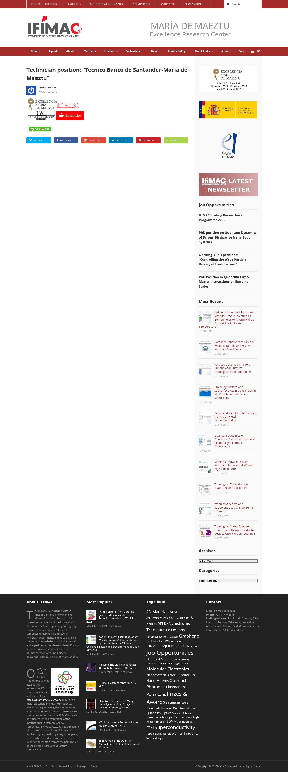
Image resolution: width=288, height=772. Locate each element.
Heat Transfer (154, 641)
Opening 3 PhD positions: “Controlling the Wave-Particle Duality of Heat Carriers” (222, 259)
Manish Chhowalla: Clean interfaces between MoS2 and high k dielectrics (234, 465)
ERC (168, 630)
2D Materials (157, 611)
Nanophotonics (182, 674)
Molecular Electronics (167, 669)
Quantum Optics (158, 712)
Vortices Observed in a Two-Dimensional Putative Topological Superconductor (232, 368)
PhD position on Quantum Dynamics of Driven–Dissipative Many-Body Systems (227, 237)
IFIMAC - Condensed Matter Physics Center (238, 766)
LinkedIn (121, 140)
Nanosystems (157, 680)
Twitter (38, 140)
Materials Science (156, 663)
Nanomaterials (157, 675)
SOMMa (172, 721)
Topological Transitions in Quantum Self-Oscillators (231, 486)
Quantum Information (159, 708)
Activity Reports (143, 4)
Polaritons (156, 694)
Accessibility (65, 766)
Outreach (178, 680)
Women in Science (185, 733)
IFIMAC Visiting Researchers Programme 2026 (220, 217)
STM (150, 727)
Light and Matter (158, 659)
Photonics (155, 686)
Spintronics (185, 721)
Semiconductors (183, 717)
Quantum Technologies (160, 717)
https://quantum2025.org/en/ (43, 700)
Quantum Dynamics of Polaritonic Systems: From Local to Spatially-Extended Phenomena (234, 441)
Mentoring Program (177, 663)
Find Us (50, 766)
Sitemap (81, 766)
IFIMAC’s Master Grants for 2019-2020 (118, 684)
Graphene (189, 636)
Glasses (174, 636)
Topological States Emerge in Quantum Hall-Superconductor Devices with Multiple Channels (235, 529)
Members (90, 51)
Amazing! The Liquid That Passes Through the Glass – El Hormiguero (119, 666)
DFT (160, 623)
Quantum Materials (186, 708)
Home (37, 51)
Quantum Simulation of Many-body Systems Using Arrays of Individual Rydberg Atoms (116, 704)
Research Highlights (44, 4)
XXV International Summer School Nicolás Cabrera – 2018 (118, 724)
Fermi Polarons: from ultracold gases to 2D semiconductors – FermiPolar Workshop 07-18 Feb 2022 (111, 616)
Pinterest (148, 140)
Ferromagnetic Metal (157, 636)
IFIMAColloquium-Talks (165, 645)
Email (174, 140)
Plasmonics (175, 686)
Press (241, 51)
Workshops (155, 738)
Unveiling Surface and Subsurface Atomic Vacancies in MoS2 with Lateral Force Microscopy (235, 392)
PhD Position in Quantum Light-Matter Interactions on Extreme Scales (224, 281)
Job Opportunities (195, 4)
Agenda (53, 51)
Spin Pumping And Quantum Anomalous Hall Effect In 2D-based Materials (119, 744)
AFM (173, 612)
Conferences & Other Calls (105, 4)
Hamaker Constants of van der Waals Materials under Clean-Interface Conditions (234, 345)
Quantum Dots (177, 703)
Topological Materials (158, 733)
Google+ (94, 140)
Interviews (192, 646)
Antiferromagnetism (157, 617)
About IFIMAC (33, 766)
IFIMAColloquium (173, 641)
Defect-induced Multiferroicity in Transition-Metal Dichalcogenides (235, 416)
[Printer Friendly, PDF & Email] (40, 128)
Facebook (65, 140)
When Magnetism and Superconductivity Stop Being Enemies (233, 507)
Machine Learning (180, 659)
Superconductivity (174, 727)
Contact (94, 766)
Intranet (225, 51)
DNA (167, 623)
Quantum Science (181, 713)
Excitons (178, 629)
